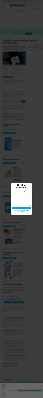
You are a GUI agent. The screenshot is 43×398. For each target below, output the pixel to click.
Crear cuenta (21, 208)
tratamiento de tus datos (21, 211)
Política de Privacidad (25, 210)
